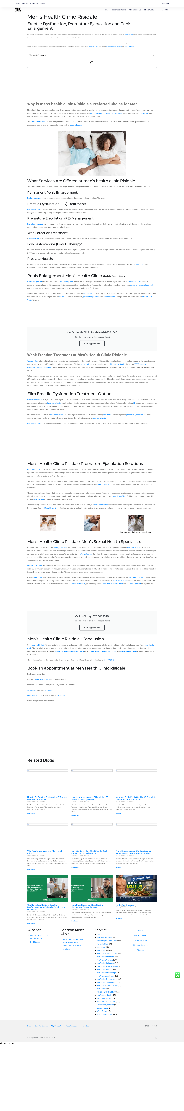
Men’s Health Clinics (70, 943)
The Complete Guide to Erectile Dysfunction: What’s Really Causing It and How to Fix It (47, 907)
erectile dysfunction (93, 46)
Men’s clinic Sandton (118, 364)
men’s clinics (117, 43)
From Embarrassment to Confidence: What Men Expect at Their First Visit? (133, 852)
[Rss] (156, 1038)
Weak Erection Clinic (105, 1014)
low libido (108, 46)
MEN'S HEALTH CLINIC (106, 992)
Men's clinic (101, 950)
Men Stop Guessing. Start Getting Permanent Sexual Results (87, 906)
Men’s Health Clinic (38, 122)
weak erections (109, 297)
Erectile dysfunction (34, 209)
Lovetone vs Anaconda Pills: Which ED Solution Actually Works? (89, 798)
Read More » (31, 813)
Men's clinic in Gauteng (106, 963)
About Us (165, 10)
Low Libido (101, 947)
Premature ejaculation (35, 224)
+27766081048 (108, 660)
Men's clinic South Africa (106, 982)
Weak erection (32, 361)
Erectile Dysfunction (34, 400)
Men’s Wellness (150, 10)
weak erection (34, 238)
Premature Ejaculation (105, 1005)
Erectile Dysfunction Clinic (107, 941)
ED (134, 403)
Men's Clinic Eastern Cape (107, 953)
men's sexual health (104, 995)
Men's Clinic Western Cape (107, 985)
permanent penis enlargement (141, 285)
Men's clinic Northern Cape (107, 979)
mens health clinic (39, 43)
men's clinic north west (105, 976)
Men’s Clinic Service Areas (73, 939)
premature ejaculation (116, 46)
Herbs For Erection (125, 905)
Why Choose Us (135, 10)
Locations (66, 949)
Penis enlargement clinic (106, 1001)
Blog (99, 934)
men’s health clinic (57, 415)
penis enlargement (129, 46)
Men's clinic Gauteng (105, 960)
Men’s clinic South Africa (72, 946)
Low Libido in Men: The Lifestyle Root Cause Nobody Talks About (89, 852)
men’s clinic (140, 264)
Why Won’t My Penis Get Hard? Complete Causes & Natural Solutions (136, 798)
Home (106, 10)
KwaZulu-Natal (102, 944)
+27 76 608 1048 (150, 1026)
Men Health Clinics (136, 577)
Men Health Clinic (129, 34)
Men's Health (102, 989)
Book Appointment (119, 10)
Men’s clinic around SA (39, 936)
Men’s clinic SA (36, 939)
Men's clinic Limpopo (105, 969)
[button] (154, 55)
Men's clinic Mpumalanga (106, 973)
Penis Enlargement (34, 282)
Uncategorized (102, 1008)
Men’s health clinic (120, 581)
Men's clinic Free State (105, 957)
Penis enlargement (34, 198)
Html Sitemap (35, 942)
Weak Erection (102, 1011)
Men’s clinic (85, 364)
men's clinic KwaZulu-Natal (107, 966)
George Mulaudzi (60, 547)
